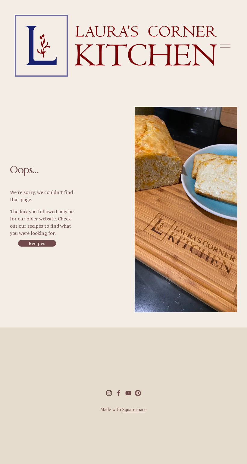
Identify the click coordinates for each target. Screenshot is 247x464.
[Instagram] (109, 393)
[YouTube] (128, 393)
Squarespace (134, 409)
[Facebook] (119, 393)
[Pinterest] (138, 393)
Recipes (37, 243)
